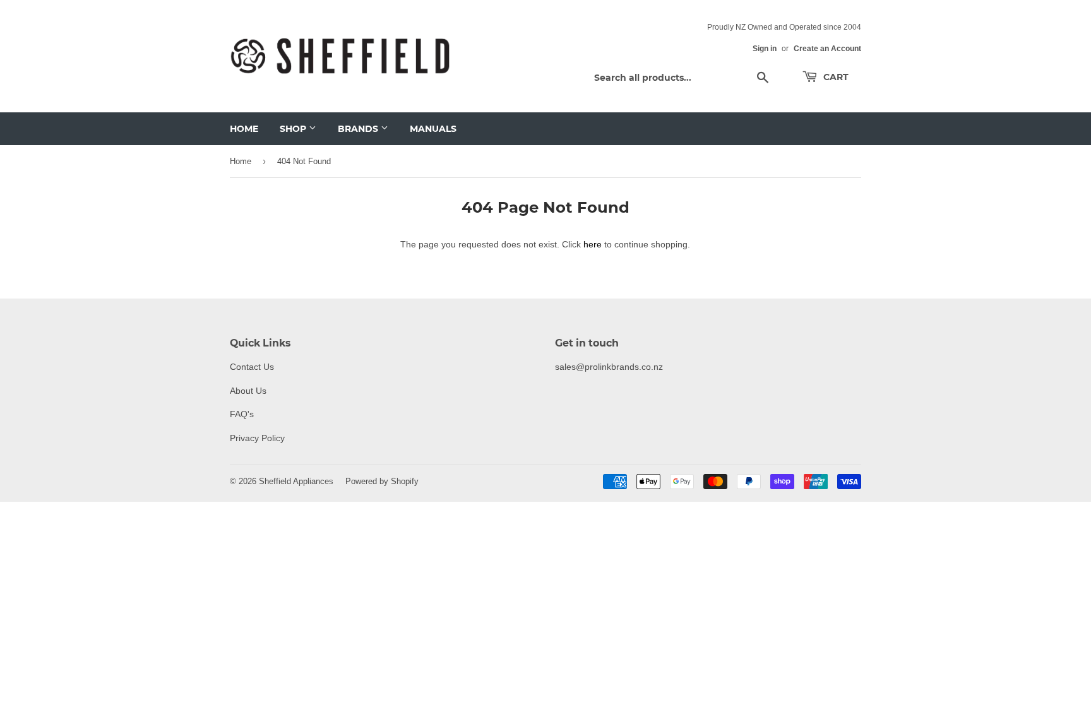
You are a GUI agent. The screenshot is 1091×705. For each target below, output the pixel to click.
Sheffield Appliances (296, 481)
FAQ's (242, 414)
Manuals (433, 128)
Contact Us (252, 367)
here (592, 244)
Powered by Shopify (382, 481)
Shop (294, 128)
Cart (835, 77)
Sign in (765, 48)
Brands (359, 128)
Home (244, 128)
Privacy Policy (257, 438)
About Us (248, 391)
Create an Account (827, 48)
